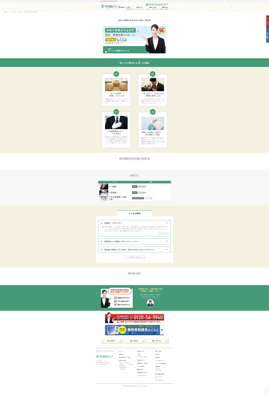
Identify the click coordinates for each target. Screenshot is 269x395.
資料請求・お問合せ (142, 363)
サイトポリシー (159, 380)
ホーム (111, 7)
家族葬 (139, 355)
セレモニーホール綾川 (125, 362)
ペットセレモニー (160, 360)
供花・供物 (154, 9)
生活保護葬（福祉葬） (143, 356)
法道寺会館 (122, 369)
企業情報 (161, 9)
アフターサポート (141, 9)
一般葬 (139, 353)
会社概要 (158, 368)
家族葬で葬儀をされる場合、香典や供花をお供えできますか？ (130, 250)
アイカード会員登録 (160, 363)
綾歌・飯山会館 (123, 367)
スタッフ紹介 (159, 370)
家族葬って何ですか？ (114, 223)
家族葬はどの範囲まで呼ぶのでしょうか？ (122, 241)
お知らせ (148, 9)
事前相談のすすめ (131, 9)
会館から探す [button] (152, 7)
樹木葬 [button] (166, 9)
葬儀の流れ (165, 7)
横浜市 (20, 11)
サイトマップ (158, 377)
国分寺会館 (122, 366)
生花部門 (157, 357)
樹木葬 (121, 354)
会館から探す (14, 11)
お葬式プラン (140, 351)
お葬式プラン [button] (140, 7)
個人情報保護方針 (160, 374)
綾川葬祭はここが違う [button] (125, 7)
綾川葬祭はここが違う (125, 357)
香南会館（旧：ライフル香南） (127, 364)
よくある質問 (140, 366)
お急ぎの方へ (140, 360)
